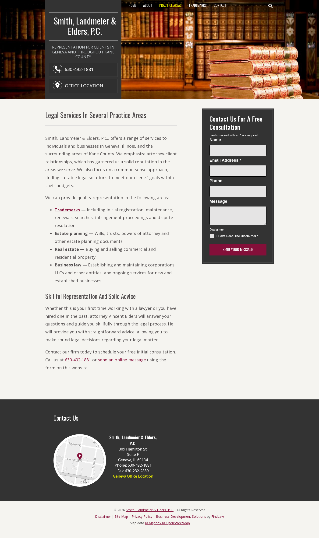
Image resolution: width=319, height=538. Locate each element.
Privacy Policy (142, 516)
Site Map (121, 516)
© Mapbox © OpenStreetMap (167, 523)
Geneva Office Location (133, 476)
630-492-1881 (79, 69)
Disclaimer (216, 229)
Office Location (83, 86)
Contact (220, 5)
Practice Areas (170, 5)
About (147, 5)
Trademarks (198, 5)
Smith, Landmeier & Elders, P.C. (150, 510)
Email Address (225, 160)
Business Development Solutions (181, 516)
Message (218, 201)
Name (215, 139)
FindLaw (217, 516)
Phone (215, 180)
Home (132, 5)
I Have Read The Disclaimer (237, 236)
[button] (270, 5)
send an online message (122, 360)
